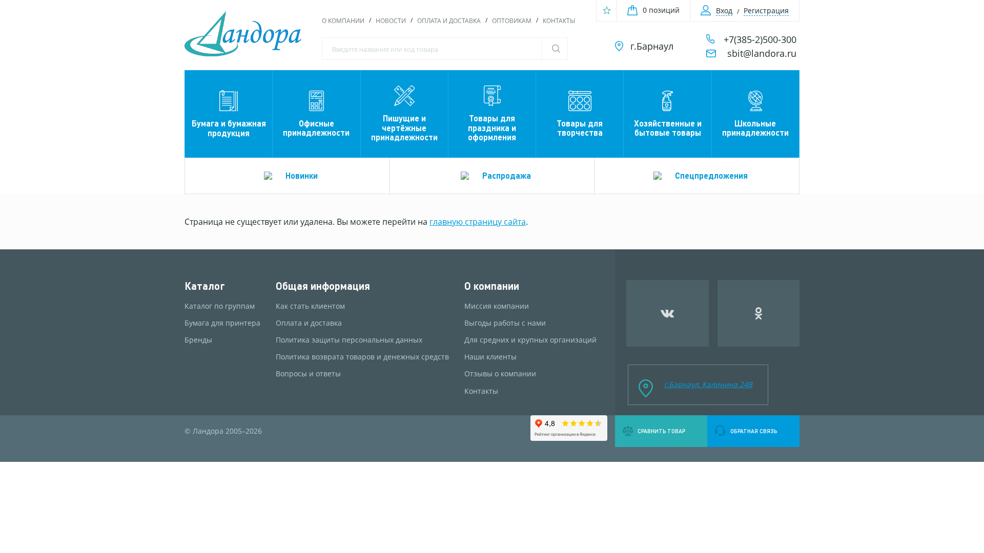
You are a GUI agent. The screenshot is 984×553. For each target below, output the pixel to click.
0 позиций (661, 10)
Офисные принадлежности (316, 128)
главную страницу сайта (477, 221)
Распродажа (506, 175)
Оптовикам (511, 20)
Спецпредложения (711, 175)
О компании (343, 20)
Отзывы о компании (500, 374)
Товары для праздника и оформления (492, 127)
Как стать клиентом (310, 306)
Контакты (559, 20)
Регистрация (766, 10)
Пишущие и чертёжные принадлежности (404, 127)
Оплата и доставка (449, 20)
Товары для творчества (580, 128)
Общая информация (323, 286)
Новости (391, 20)
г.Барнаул (651, 46)
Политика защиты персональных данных (349, 340)
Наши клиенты (490, 357)
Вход (724, 10)
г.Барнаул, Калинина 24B (708, 384)
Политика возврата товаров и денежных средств (362, 357)
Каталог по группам (219, 306)
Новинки (301, 175)
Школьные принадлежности (755, 128)
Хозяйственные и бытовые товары (668, 128)
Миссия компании (496, 306)
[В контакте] (667, 313)
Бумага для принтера (222, 323)
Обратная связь (753, 431)
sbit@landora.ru (761, 53)
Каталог (204, 286)
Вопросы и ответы (308, 374)
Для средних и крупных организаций (530, 340)
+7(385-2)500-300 (760, 39)
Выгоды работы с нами (505, 323)
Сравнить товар (661, 431)
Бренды (198, 340)
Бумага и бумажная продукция (229, 128)
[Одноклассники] (758, 313)
